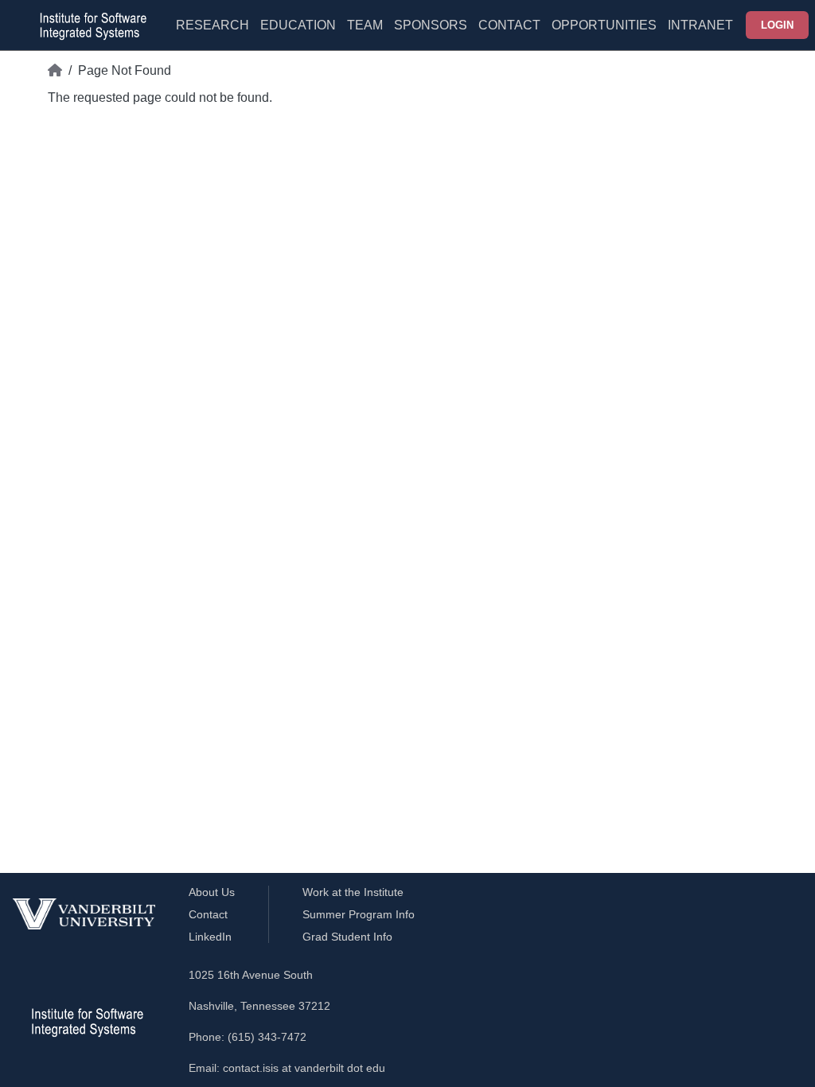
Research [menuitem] (212, 25)
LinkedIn (210, 936)
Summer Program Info (358, 914)
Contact (509, 25)
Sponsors (430, 25)
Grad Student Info (347, 936)
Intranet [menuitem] (700, 25)
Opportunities (604, 25)
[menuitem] (365, 35)
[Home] (55, 71)
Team (365, 25)
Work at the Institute (353, 892)
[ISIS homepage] (89, 25)
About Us (212, 892)
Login (777, 25)
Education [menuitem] (298, 25)
